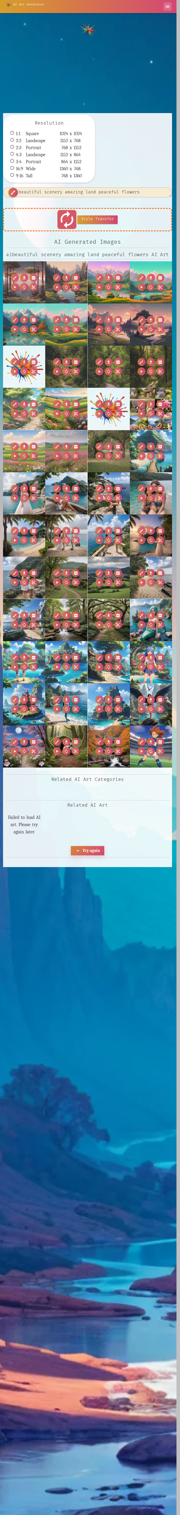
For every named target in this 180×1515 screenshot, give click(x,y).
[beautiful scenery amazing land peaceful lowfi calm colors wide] (66, 324)
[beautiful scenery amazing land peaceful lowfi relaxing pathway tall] (151, 367)
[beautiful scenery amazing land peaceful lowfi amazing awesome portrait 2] (66, 282)
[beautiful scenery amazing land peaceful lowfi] (24, 282)
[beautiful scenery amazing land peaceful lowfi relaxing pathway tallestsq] (24, 409)
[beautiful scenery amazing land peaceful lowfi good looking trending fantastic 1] (151, 324)
